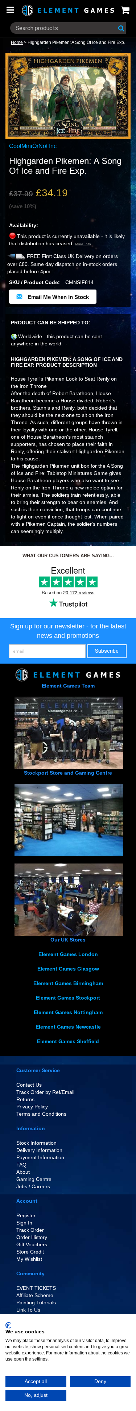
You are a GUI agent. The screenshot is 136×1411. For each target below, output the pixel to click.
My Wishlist (29, 1259)
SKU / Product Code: (34, 282)
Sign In (24, 1223)
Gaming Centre (33, 1179)
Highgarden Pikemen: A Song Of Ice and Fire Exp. (76, 42)
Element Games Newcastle (68, 1027)
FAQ (21, 1165)
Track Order (30, 1230)
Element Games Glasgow (68, 969)
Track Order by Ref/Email (45, 1092)
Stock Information (36, 1143)
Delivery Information (39, 1150)
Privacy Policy (32, 1106)
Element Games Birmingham (68, 983)
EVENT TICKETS (36, 1288)
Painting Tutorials (36, 1302)
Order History (31, 1237)
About (23, 1172)
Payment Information (40, 1157)
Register (26, 1215)
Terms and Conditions (41, 1114)
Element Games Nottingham (68, 1012)
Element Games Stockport (68, 998)
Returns (25, 1099)
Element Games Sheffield (68, 1041)
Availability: (23, 225)
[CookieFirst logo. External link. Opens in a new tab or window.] (8, 1325)
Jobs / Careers (33, 1186)
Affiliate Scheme (34, 1295)
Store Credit (30, 1252)
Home (17, 42)
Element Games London (68, 954)
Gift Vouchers (31, 1244)
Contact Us (29, 1085)
